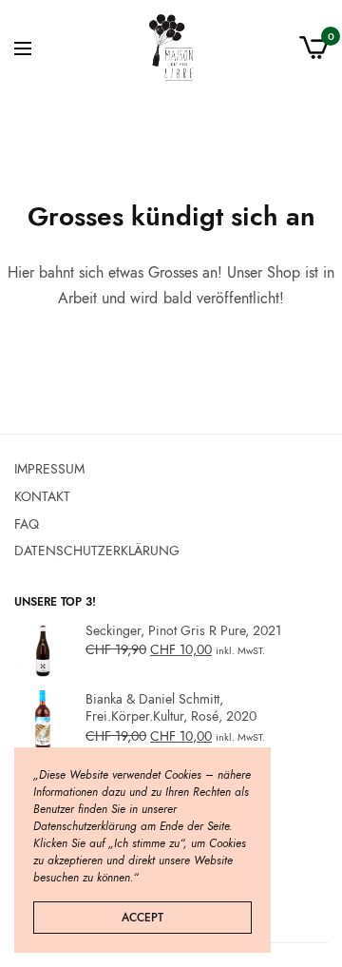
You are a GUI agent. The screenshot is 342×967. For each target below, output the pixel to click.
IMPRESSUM (49, 468)
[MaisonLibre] (171, 47)
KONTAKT (42, 495)
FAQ (26, 522)
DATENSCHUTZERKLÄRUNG (97, 550)
